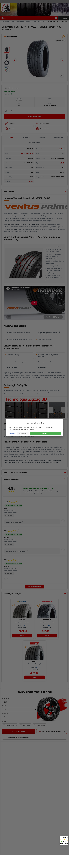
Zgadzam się (46, 433)
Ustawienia (12, 433)
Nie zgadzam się (23, 433)
